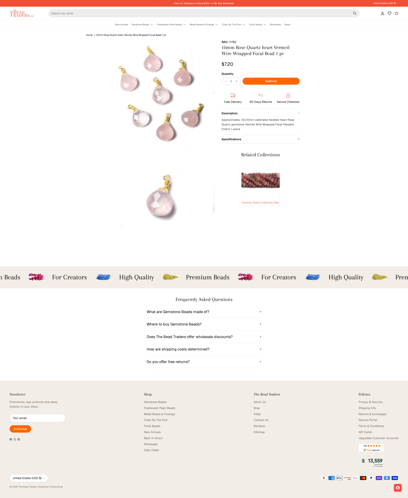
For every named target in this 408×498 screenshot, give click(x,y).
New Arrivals (121, 24)
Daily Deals (151, 450)
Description (230, 113)
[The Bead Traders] (21, 13)
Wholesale (275, 24)
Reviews (259, 426)
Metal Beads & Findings (202, 24)
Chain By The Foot (231, 24)
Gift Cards (365, 432)
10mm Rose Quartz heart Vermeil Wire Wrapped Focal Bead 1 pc (131, 34)
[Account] (381, 13)
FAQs (257, 414)
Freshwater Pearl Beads (169, 24)
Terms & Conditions (371, 426)
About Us (260, 402)
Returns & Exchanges (372, 414)
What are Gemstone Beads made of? (178, 311)
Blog (257, 408)
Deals (287, 24)
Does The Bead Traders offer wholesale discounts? (190, 336)
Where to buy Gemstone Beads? (174, 324)
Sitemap (259, 432)
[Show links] (153, 24)
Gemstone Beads (140, 24)
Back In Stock (153, 438)
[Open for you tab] (398, 488)
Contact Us (261, 420)
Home (89, 34)
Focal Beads (255, 24)
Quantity (227, 74)
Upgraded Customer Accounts (378, 438)
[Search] (354, 13)
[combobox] (204, 13)
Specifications (231, 139)
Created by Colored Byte (50, 486)
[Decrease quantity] (225, 81)
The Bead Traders (27, 486)
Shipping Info (367, 408)
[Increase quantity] (237, 81)
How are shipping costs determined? (178, 349)
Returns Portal (368, 420)
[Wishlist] (389, 13)
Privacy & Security (371, 402)
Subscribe (20, 429)
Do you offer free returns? (168, 361)
